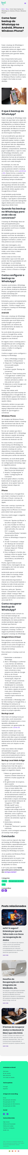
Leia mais (5, 955)
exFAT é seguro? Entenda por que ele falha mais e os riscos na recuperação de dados (13, 934)
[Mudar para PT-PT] (12, 1151)
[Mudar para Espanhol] (15, 1151)
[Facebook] (7, 1114)
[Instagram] (4, 1114)
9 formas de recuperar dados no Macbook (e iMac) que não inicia (13, 1030)
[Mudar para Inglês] (18, 1151)
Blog (7, 9)
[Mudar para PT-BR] (9, 1151)
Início (3, 9)
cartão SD (16, 727)
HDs (4, 173)
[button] (25, 3)
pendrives (22, 171)
